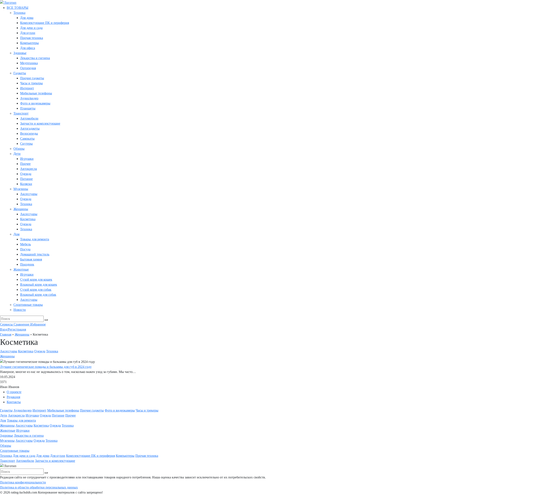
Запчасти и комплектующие (40, 123)
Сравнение (22, 324)
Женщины (20, 209)
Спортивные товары (28, 304)
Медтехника (29, 63)
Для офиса (27, 48)
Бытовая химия (31, 259)
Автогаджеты (30, 128)
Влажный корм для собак (38, 294)
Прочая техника (31, 38)
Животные (21, 269)
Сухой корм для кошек (36, 279)
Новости (19, 309)
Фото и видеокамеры (35, 103)
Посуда (25, 249)
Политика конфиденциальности (23, 482)
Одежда (25, 174)
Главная (5, 334)
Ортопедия (28, 68)
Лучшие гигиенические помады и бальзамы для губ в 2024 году (46, 367)
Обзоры (19, 148)
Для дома (26, 18)
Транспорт (21, 113)
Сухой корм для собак (35, 289)
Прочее (25, 163)
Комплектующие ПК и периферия (44, 23)
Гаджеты (19, 73)
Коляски (26, 184)
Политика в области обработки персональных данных (39, 487)
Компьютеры (29, 43)
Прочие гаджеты (32, 78)
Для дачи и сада (31, 28)
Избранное (38, 324)
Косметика (27, 219)
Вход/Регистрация (13, 329)
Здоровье (19, 53)
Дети (17, 153)
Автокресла (28, 169)
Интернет (27, 88)
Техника (19, 12)
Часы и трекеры (31, 83)
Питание (26, 179)
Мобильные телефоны (36, 93)
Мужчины (20, 189)
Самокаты (27, 138)
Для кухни (27, 33)
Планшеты (27, 108)
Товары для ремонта (34, 239)
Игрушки (27, 158)
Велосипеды (29, 133)
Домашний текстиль (34, 254)
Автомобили (29, 118)
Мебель (25, 244)
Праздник (27, 264)
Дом (16, 234)
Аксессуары (28, 194)
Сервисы (7, 324)
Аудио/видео (29, 98)
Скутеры (26, 143)
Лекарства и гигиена (35, 58)
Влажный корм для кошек (38, 284)
